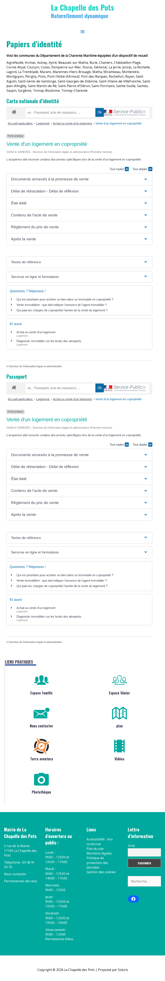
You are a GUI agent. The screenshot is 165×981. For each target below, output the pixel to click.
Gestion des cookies (101, 872)
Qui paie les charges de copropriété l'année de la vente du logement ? (61, 310)
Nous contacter (41, 725)
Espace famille (41, 692)
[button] (79, 179)
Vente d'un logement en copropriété (118, 123)
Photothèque (41, 792)
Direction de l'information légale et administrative (35, 366)
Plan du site (95, 848)
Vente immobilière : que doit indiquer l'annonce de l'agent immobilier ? (61, 304)
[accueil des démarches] (14, 111)
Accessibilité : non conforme (100, 841)
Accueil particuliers (20, 123)
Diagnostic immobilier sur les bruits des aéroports (48, 341)
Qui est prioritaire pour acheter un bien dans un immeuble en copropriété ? (64, 299)
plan (119, 725)
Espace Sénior (119, 692)
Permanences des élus (20, 881)
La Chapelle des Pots (82, 7)
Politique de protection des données (97, 863)
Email (131, 845)
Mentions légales (99, 853)
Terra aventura (41, 758)
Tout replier (117, 169)
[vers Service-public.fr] (124, 113)
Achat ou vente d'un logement (73, 123)
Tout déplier (140, 169)
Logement (43, 123)
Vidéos (119, 758)
